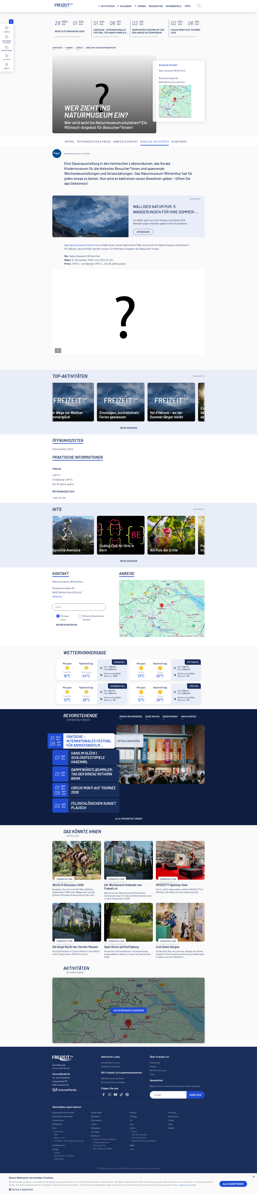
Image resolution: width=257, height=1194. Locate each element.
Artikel (70, 141)
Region (69, 47)
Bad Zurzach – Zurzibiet (64, 1156)
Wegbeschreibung (66, 624)
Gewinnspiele (173, 6)
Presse (153, 1066)
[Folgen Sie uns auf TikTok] (121, 1094)
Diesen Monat (170, 716)
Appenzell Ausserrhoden (63, 1112)
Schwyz (133, 1112)
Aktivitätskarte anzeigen (128, 1010)
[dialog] (128, 1184)
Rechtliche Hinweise (110, 1066)
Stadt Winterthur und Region (144, 1141)
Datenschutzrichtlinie (187, 1185)
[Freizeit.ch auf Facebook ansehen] (103, 1094)
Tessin (171, 1120)
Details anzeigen (128, 740)
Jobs (152, 1074)
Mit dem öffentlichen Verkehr (93, 616)
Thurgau (133, 1116)
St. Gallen (95, 1132)
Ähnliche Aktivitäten (154, 141)
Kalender (125, 6)
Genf (170, 1124)
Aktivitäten (107, 6)
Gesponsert (195, 199)
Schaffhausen (58, 1145)
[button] (112, 1189)
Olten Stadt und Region (102, 1148)
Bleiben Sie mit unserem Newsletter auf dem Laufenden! (175, 1086)
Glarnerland (96, 1120)
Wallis (132, 1145)
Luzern (94, 1124)
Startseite (57, 47)
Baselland (95, 1116)
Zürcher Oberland (139, 1138)
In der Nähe (179, 141)
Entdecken (143, 231)
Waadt (171, 1128)
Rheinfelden (59, 1159)
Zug (131, 1124)
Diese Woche (152, 716)
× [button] (254, 1177)
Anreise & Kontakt (125, 141)
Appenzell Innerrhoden (62, 1116)
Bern (56, 1134)
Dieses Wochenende (130, 716)
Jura (132, 1149)
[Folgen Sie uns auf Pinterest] (127, 1094)
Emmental (58, 1131)
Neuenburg (173, 1116)
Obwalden (95, 1128)
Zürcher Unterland (139, 1134)
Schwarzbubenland (101, 1142)
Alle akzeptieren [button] (233, 1183)
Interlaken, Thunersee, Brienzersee (69, 1141)
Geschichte (155, 1062)
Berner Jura (59, 1138)
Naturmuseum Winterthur (84, 245)
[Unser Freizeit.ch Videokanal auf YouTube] (115, 1094)
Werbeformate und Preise (112, 1078)
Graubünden (58, 1120)
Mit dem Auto (65, 616)
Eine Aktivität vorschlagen (113, 1082)
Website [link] (57, 596)
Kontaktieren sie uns (110, 1062)
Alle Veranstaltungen (128, 818)
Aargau (57, 1152)
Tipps (187, 6)
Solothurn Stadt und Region (104, 1139)
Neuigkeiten (156, 6)
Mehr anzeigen (128, 427)
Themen (141, 6)
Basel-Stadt (96, 1112)
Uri (131, 1120)
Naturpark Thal (99, 1145)
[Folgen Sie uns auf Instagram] (109, 1094)
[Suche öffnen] (198, 5)
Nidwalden (57, 1124)
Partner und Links (158, 1070)
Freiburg (172, 1112)
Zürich (79, 47)
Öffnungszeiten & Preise (94, 141)
